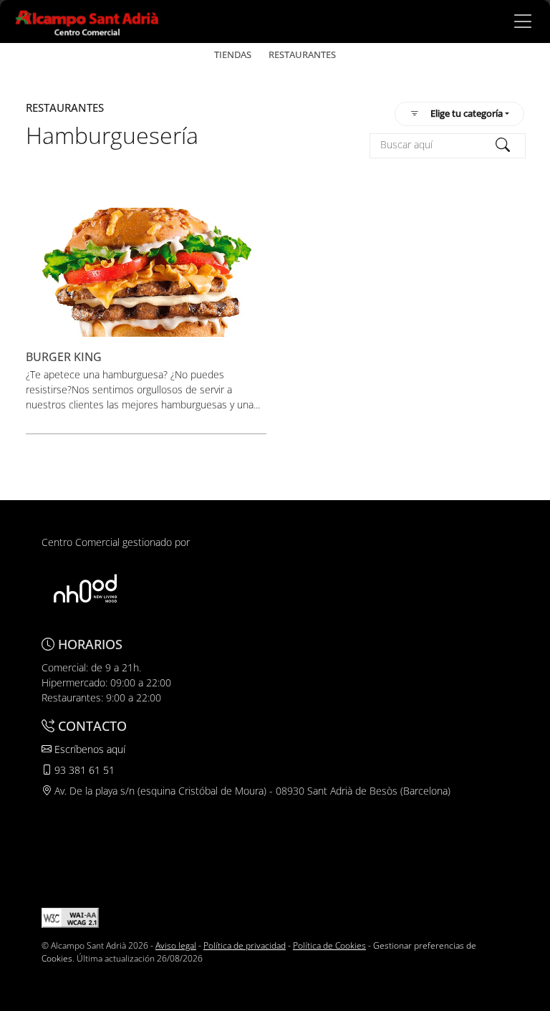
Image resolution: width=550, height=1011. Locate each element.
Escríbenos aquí (88, 749)
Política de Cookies (329, 945)
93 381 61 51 (83, 770)
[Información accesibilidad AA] (70, 917)
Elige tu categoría (466, 113)
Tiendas (232, 54)
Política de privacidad (244, 945)
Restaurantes (302, 54)
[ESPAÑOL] (87, 20)
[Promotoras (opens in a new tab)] (85, 588)
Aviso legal (175, 945)
